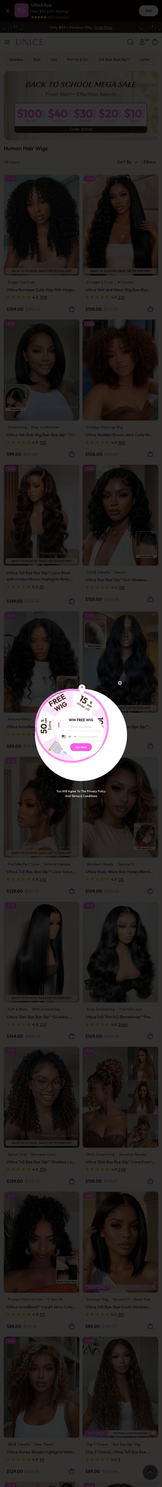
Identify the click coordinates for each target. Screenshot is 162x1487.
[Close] (120, 683)
